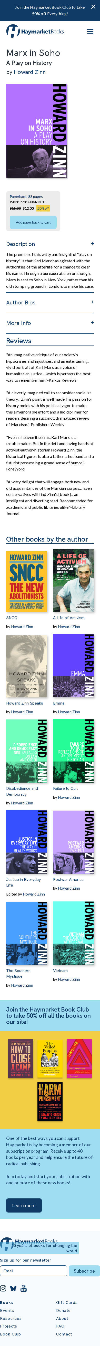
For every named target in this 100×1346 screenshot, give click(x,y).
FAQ (60, 1326)
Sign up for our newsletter (25, 1260)
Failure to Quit (65, 788)
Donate (63, 1310)
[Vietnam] (73, 931)
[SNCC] (26, 578)
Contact (64, 1334)
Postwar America (68, 879)
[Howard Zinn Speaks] (26, 663)
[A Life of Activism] (73, 578)
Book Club (10, 1334)
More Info (18, 323)
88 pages (35, 196)
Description (20, 244)
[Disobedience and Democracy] (26, 749)
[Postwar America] (73, 840)
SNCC (11, 617)
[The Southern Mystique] (26, 931)
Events (7, 1310)
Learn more (24, 1205)
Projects (8, 1326)
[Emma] (73, 663)
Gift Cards (67, 1302)
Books (7, 1302)
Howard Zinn (30, 72)
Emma (58, 703)
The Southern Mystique (18, 973)
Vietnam (60, 970)
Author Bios (20, 302)
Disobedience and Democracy (22, 791)
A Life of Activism (69, 617)
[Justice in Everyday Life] (26, 840)
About (62, 1318)
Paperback (18, 196)
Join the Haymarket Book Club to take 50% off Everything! (50, 10)
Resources (11, 1318)
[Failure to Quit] (73, 749)
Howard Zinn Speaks (24, 703)
